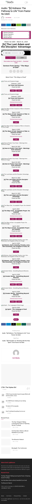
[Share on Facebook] (3, 25)
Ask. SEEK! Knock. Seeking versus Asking (16, 400)
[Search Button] (30, 2)
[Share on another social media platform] (28, 25)
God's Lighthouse (8, 498)
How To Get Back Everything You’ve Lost (15, 411)
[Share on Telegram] (8, 25)
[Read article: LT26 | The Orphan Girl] (16, 374)
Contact (25, 495)
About (2, 495)
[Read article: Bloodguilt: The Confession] (5, 450)
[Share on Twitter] (13, 25)
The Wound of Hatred (18, 439)
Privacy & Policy (17, 495)
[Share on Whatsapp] (23, 25)
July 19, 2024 (16, 17)
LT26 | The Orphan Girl (8, 387)
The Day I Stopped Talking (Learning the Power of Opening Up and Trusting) (20, 423)
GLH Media (8, 17)
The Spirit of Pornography (12, 406)
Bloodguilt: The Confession (19, 448)
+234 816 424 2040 (19, 486)
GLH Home (8, 495)
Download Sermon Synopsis (16, 102)
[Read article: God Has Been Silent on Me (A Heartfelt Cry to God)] (5, 433)
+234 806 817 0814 (6, 488)
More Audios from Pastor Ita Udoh (12, 61)
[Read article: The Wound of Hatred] (5, 442)
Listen (22, 57)
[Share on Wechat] (18, 25)
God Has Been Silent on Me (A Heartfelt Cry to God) (14, 480)
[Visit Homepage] (13, 2)
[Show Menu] (1, 2)
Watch (11, 57)
